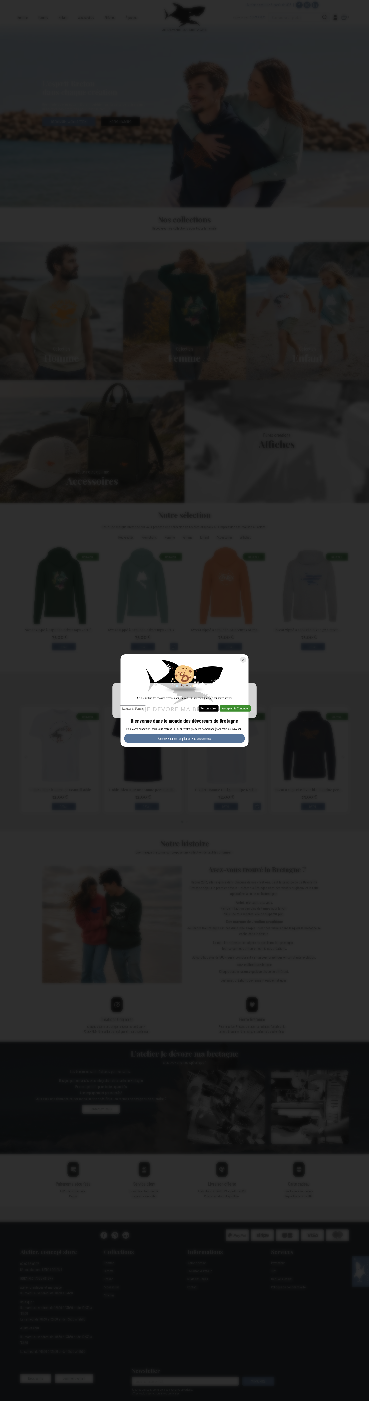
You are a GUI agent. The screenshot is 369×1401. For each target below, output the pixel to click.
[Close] (243, 660)
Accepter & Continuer (235, 708)
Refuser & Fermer (133, 708)
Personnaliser (208, 708)
